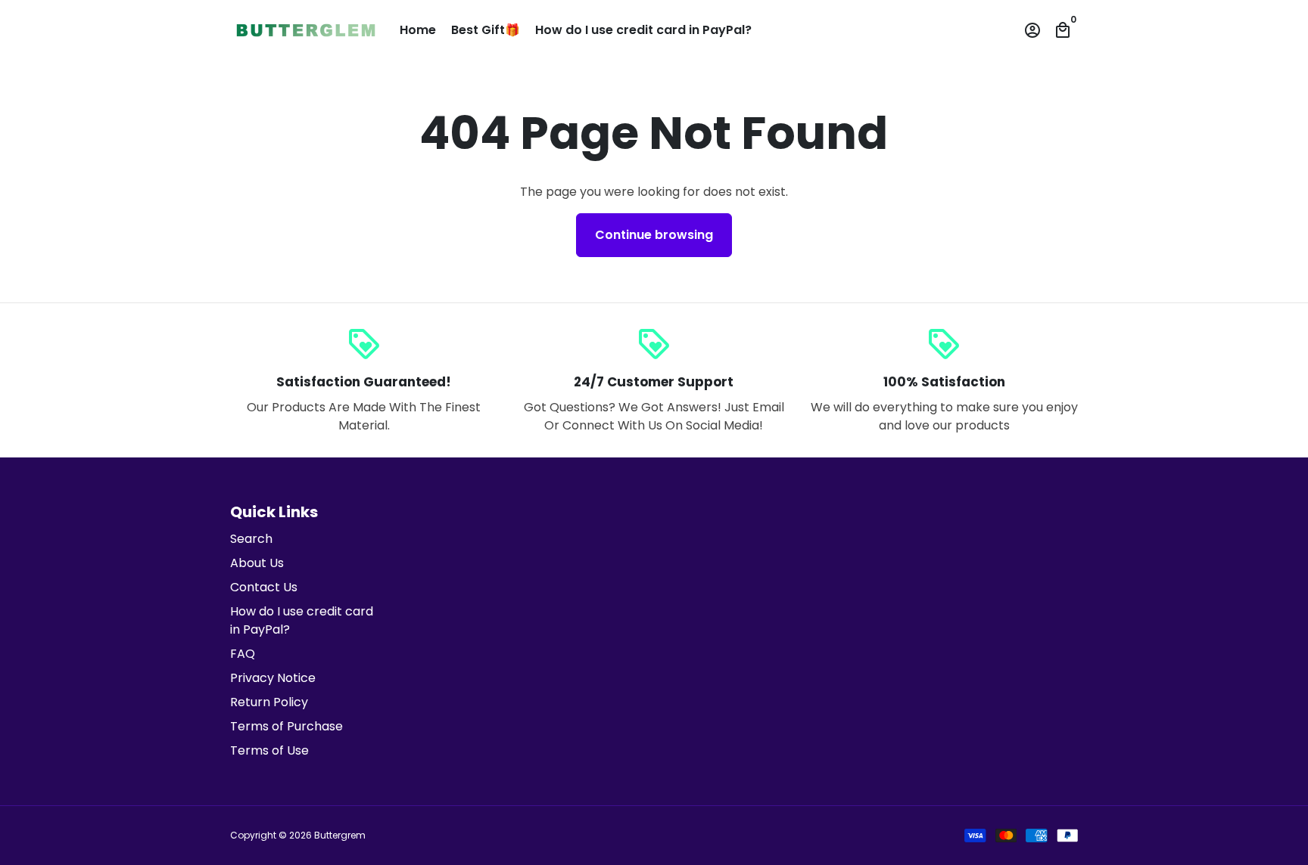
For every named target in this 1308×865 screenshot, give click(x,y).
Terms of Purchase (286, 726)
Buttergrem (340, 835)
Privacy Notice (273, 678)
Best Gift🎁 (485, 30)
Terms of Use (269, 750)
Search (251, 538)
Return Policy (269, 702)
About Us (257, 563)
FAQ (242, 653)
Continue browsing (654, 234)
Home (418, 30)
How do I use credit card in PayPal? (643, 30)
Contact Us (263, 587)
